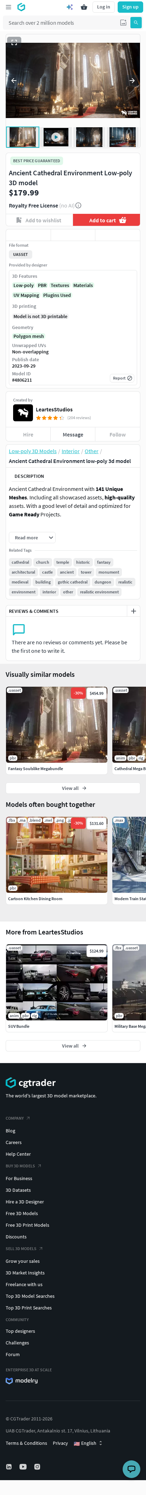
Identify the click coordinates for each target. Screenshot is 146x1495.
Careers (14, 1142)
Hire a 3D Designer (25, 1201)
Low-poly (23, 285)
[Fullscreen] (14, 42)
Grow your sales (23, 1261)
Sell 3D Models (21, 1248)
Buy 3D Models (20, 1165)
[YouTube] (23, 1467)
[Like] (28, 235)
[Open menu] (8, 7)
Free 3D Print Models (27, 1225)
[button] (123, 22)
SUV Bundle (18, 1026)
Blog (10, 1130)
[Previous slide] (13, 80)
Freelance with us (24, 1284)
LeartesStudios (54, 409)
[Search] (136, 22)
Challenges (17, 1342)
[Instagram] (38, 1467)
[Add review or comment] (133, 611)
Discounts (16, 1236)
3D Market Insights (25, 1273)
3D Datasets (18, 1190)
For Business (19, 1178)
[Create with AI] (69, 7)
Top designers (20, 1331)
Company (15, 1118)
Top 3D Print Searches (29, 1308)
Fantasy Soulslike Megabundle (35, 768)
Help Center (18, 1154)
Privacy (60, 1443)
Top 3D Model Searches (30, 1296)
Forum (13, 1354)
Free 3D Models (22, 1213)
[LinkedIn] (9, 1467)
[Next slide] (132, 80)
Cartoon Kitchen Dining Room (35, 898)
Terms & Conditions (26, 1443)
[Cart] (84, 7)
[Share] (117, 235)
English (85, 1443)
